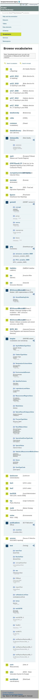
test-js (17, 601)
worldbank (14, 679)
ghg (11, 247)
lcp (11, 501)
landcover (14, 476)
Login (23, 4)
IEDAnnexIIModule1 (16, 290)
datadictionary (15, 131)
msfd (12, 508)
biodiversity (14, 113)
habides (13, 268)
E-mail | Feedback (8, 692)
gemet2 (13, 202)
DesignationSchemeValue (19, 363)
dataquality (14, 138)
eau (17, 570)
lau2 (11, 488)
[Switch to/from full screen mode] (27, 5)
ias (11, 275)
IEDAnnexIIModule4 (16, 320)
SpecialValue (19, 445)
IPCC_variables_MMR (19, 260)
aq (11, 69)
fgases (12, 195)
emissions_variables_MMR (19, 254)
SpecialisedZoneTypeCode (19, 438)
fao (11, 187)
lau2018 (13, 493)
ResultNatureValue (19, 427)
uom (11, 665)
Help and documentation (10, 16)
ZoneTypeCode (19, 467)
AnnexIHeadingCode (19, 297)
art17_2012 (14, 98)
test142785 (19, 608)
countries (19, 530)
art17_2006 (14, 91)
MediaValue (19, 406)
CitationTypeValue (19, 354)
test (11, 545)
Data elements (7, 27)
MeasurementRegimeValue (19, 396)
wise (11, 672)
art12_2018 (14, 83)
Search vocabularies (12, 63)
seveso (13, 538)
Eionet (10, 12)
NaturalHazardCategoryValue (19, 412)
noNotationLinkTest (19, 595)
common (13, 123)
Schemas (5, 30)
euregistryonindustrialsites (16, 173)
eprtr (12, 156)
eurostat (13, 180)
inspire (12, 339)
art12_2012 (14, 76)
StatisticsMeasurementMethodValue (19, 451)
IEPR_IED (14, 329)
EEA (11, 2)
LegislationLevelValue (19, 388)
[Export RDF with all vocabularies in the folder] (33, 140)
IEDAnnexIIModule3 (16, 308)
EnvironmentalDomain (19, 372)
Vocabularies (7, 34)
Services (5, 38)
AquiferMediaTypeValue (19, 346)
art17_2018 (14, 105)
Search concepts (26, 63)
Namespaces (7, 41)
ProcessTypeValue (19, 419)
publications (15, 523)
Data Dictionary (18, 12)
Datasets (5, 20)
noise (12, 515)
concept (18, 207)
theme (18, 460)
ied (11, 283)
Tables (5, 23)
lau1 (11, 483)
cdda (12, 118)
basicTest (19, 550)
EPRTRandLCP (16, 163)
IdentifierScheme (19, 381)
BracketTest (19, 557)
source (18, 222)
